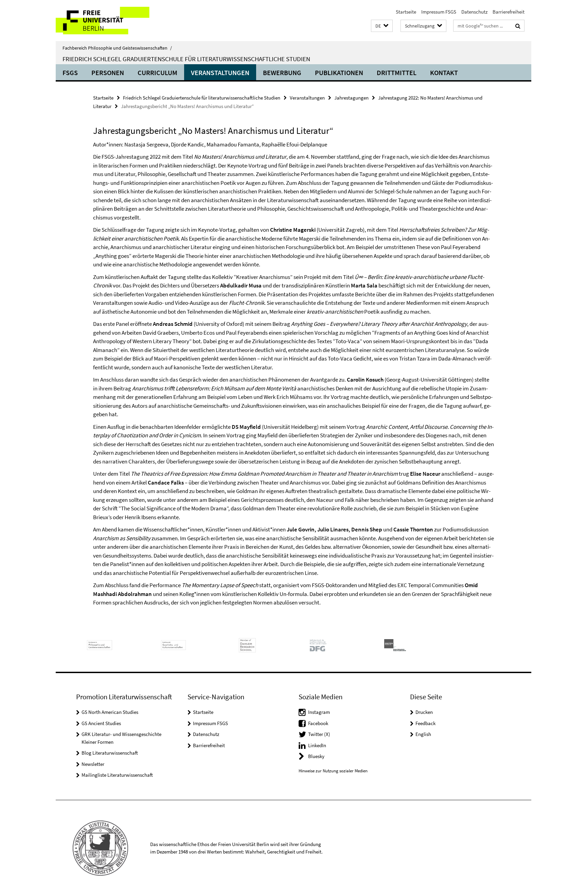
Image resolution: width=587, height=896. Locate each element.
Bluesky (316, 756)
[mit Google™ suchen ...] (518, 25)
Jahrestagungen (351, 97)
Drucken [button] (424, 712)
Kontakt (444, 72)
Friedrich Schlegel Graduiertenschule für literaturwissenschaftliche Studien (186, 59)
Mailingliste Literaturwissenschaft (117, 775)
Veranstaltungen (220, 72)
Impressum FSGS (438, 11)
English (423, 734)
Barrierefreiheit (508, 11)
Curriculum (157, 72)
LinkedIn (317, 745)
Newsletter (93, 764)
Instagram (319, 712)
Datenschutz (474, 11)
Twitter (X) (319, 734)
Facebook (318, 723)
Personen (107, 72)
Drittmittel (396, 72)
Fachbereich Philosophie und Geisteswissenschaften (117, 48)
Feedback (425, 723)
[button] (382, 26)
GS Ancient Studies (101, 723)
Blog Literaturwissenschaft (110, 753)
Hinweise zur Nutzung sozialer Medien (333, 771)
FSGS (70, 72)
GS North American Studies (110, 712)
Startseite (406, 11)
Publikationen (339, 72)
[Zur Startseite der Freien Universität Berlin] (113, 20)
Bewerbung (282, 72)
